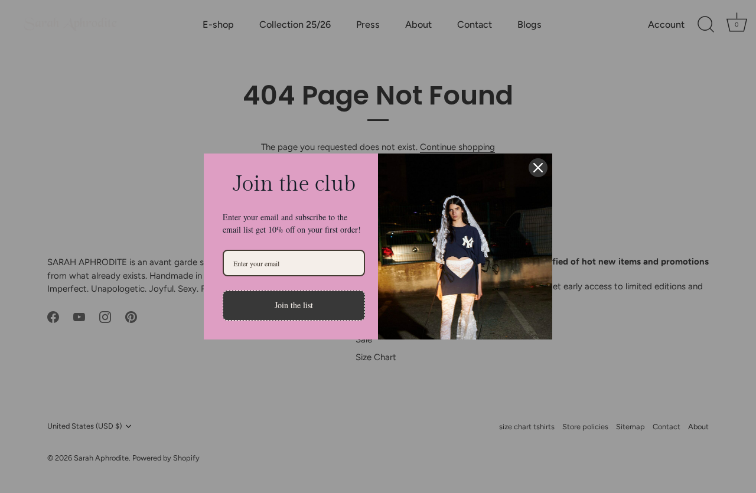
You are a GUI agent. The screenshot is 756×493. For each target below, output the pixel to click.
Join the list (294, 305)
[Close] (538, 168)
